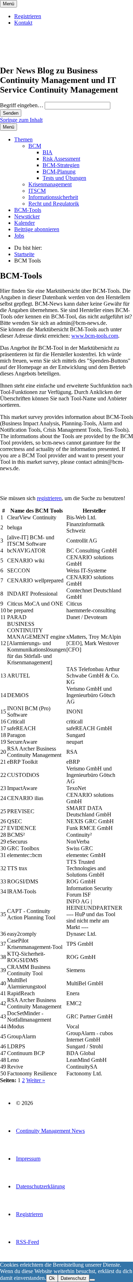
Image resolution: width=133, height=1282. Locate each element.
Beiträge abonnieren (36, 229)
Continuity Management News (50, 1131)
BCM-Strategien (61, 165)
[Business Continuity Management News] (43, 55)
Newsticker (27, 216)
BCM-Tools (27, 210)
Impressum (28, 1159)
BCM (34, 146)
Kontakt (23, 23)
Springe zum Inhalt (21, 120)
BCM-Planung (59, 171)
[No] (92, 1280)
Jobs (19, 236)
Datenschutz (74, 1278)
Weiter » (35, 1080)
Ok (52, 1278)
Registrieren (27, 16)
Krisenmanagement (50, 184)
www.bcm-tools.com (94, 336)
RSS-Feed (27, 1242)
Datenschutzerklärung (40, 1186)
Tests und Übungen (64, 178)
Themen (23, 139)
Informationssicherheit (53, 197)
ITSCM (37, 191)
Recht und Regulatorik (53, 204)
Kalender (24, 223)
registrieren (49, 498)
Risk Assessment (61, 159)
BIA (47, 152)
